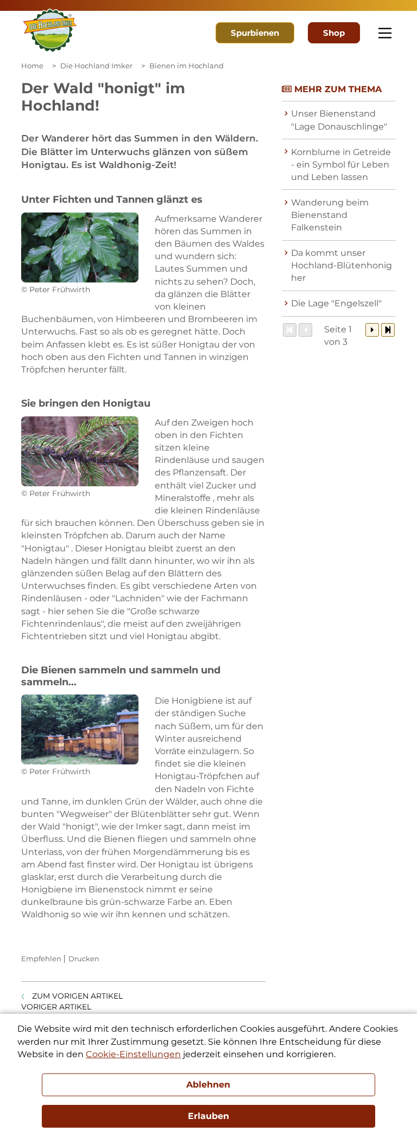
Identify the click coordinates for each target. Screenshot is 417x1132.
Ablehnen (208, 1084)
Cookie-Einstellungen (133, 1054)
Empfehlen (41, 958)
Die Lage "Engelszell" (336, 303)
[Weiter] (372, 330)
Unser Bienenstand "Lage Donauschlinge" (339, 119)
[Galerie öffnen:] (79, 247)
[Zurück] (305, 330)
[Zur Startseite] (50, 31)
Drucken (83, 958)
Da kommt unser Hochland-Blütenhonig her (341, 265)
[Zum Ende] (388, 330)
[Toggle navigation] (385, 33)
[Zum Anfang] (289, 330)
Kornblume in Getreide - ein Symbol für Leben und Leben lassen (341, 164)
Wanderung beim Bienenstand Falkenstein (330, 215)
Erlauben (208, 1116)
